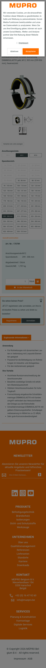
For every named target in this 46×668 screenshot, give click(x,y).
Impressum (23, 43)
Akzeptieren (31, 51)
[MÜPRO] (23, 5)
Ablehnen (14, 51)
